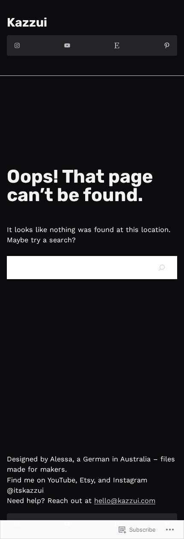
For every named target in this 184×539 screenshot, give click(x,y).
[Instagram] (17, 45)
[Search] (161, 267)
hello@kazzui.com (124, 501)
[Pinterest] (166, 45)
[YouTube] (67, 45)
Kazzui (27, 22)
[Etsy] (116, 45)
